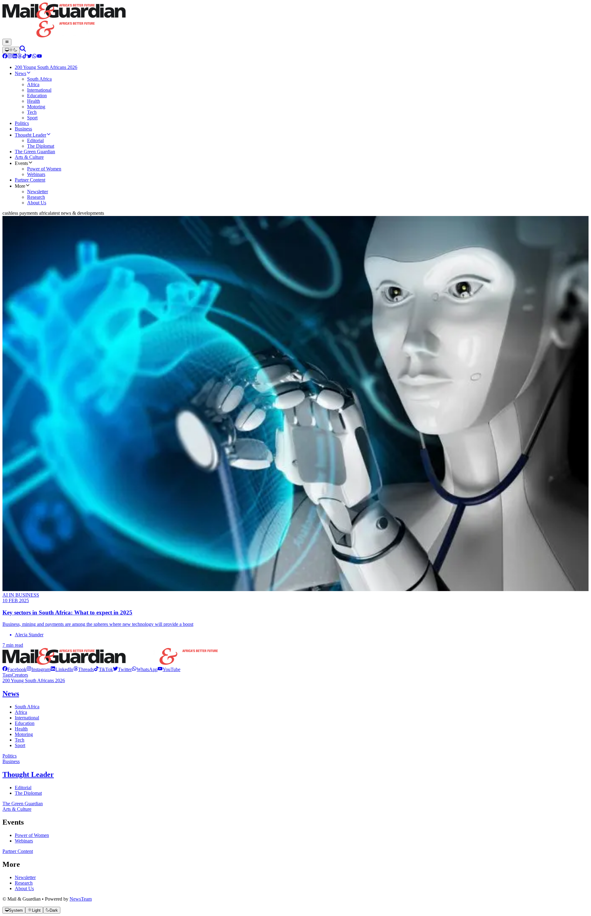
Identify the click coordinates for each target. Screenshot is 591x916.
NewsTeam (81, 899)
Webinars (24, 840)
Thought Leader (28, 774)
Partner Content (17, 851)
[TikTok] (24, 56)
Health (21, 728)
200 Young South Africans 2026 (33, 680)
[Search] (23, 50)
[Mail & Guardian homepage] (295, 20)
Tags (7, 675)
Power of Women (32, 835)
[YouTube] (39, 56)
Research (24, 883)
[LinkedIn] (14, 56)
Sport (20, 745)
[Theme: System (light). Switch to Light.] (11, 50)
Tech (19, 739)
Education (24, 723)
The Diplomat (28, 793)
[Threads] (19, 56)
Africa (21, 712)
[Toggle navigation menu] (6, 42)
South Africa (27, 706)
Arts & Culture (16, 809)
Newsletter (25, 877)
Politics (9, 755)
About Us (24, 888)
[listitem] (14, 669)
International (27, 717)
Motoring (24, 734)
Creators (20, 675)
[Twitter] (29, 56)
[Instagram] (9, 56)
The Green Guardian (22, 803)
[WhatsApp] (34, 56)
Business (11, 761)
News (10, 694)
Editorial (23, 787)
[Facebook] (4, 56)
